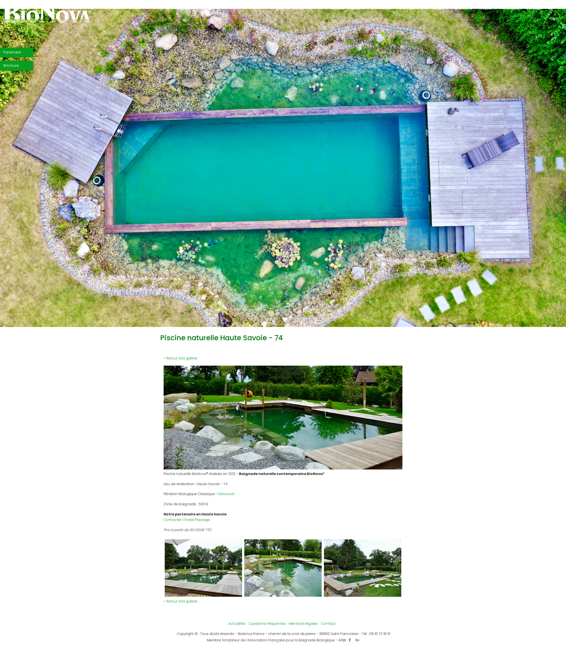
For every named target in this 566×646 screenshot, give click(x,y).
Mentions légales (303, 623)
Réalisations (464, 10)
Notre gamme (410, 8)
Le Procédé (383, 10)
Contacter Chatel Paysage (187, 519)
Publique (439, 10)
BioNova (359, 10)
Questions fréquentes (267, 623)
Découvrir (226, 493)
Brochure (11, 65)
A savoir (488, 10)
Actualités (236, 623)
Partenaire (12, 52)
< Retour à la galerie (180, 358)
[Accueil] (47, 13)
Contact (535, 10)
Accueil (337, 8)
